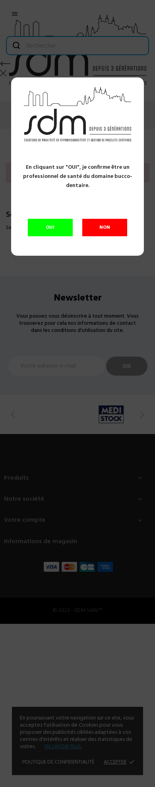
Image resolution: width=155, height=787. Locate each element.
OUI (50, 227)
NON (104, 227)
